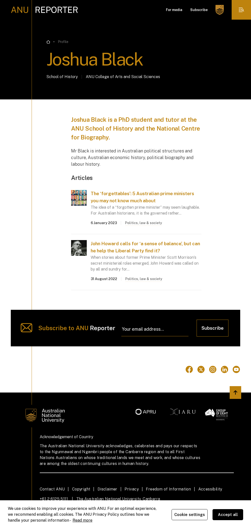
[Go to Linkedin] (224, 369)
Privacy (132, 489)
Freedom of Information (168, 489)
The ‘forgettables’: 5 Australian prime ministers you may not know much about (142, 197)
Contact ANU (52, 489)
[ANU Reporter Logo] (44, 10)
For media (174, 10)
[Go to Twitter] (201, 369)
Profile (63, 42)
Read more (82, 520)
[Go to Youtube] (236, 369)
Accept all (228, 514)
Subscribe (199, 10)
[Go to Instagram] (213, 369)
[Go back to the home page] (48, 42)
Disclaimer (107, 489)
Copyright (81, 489)
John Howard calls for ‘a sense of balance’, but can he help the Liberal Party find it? (145, 247)
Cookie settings (189, 514)
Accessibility (210, 489)
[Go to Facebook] (189, 369)
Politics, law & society (143, 223)
